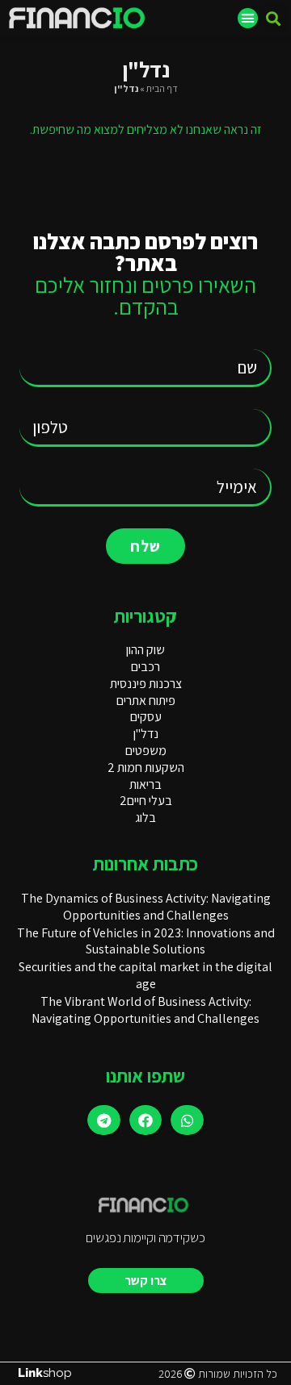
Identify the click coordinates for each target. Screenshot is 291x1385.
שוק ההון (145, 649)
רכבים (145, 666)
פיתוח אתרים (145, 700)
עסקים (146, 716)
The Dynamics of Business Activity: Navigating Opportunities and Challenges (146, 907)
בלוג (145, 817)
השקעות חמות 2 (146, 767)
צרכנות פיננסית (146, 683)
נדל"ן (145, 733)
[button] (272, 18)
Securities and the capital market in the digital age (145, 975)
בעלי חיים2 (146, 800)
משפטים (146, 750)
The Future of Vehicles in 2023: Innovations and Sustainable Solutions (146, 941)
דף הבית (162, 88)
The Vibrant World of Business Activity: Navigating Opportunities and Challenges (145, 1010)
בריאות (145, 784)
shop (45, 1373)
